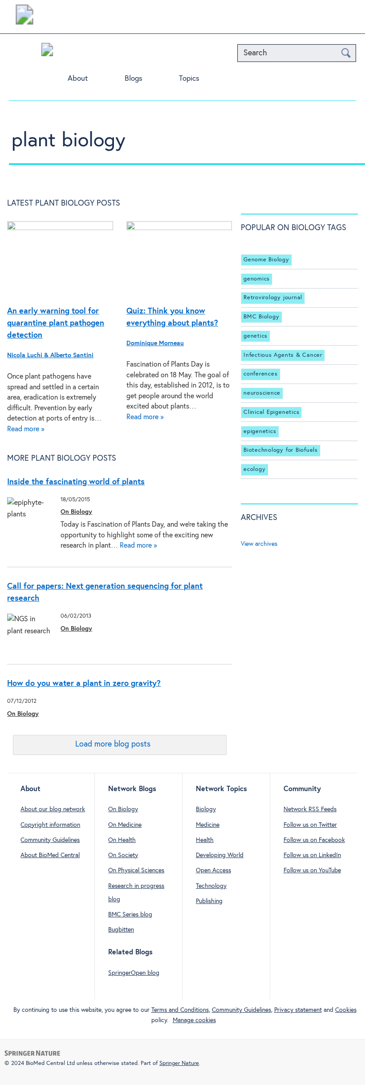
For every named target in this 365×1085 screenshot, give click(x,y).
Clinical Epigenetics (271, 412)
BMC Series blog (130, 915)
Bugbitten (121, 930)
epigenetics (259, 431)
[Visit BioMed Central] (24, 16)
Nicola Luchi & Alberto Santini (50, 355)
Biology (206, 809)
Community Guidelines (50, 840)
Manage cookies (194, 1020)
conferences (260, 374)
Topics (189, 79)
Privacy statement (298, 1010)
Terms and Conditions (180, 1010)
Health (205, 840)
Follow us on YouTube (312, 870)
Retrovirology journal (272, 298)
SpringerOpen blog (133, 973)
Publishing (209, 901)
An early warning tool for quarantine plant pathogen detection (55, 323)
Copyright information (50, 825)
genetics (255, 336)
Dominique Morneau (155, 343)
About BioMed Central (50, 855)
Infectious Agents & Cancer (282, 355)
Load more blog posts (112, 744)
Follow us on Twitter (310, 825)
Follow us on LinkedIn (312, 855)
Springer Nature (179, 1063)
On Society (123, 855)
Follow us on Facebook (314, 840)
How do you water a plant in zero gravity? (84, 684)
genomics (256, 279)
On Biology (76, 512)
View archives (259, 544)
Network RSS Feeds (310, 809)
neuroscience (261, 393)
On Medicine (125, 825)
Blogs (133, 79)
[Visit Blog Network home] (47, 52)
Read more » (26, 429)
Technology (211, 886)
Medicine (207, 825)
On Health (122, 840)
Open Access (213, 870)
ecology (254, 469)
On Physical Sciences (136, 870)
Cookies (346, 1010)
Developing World (219, 855)
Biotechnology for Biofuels (280, 450)
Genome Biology (266, 260)
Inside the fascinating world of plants (76, 482)
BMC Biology (261, 317)
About (78, 79)
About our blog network (52, 809)
